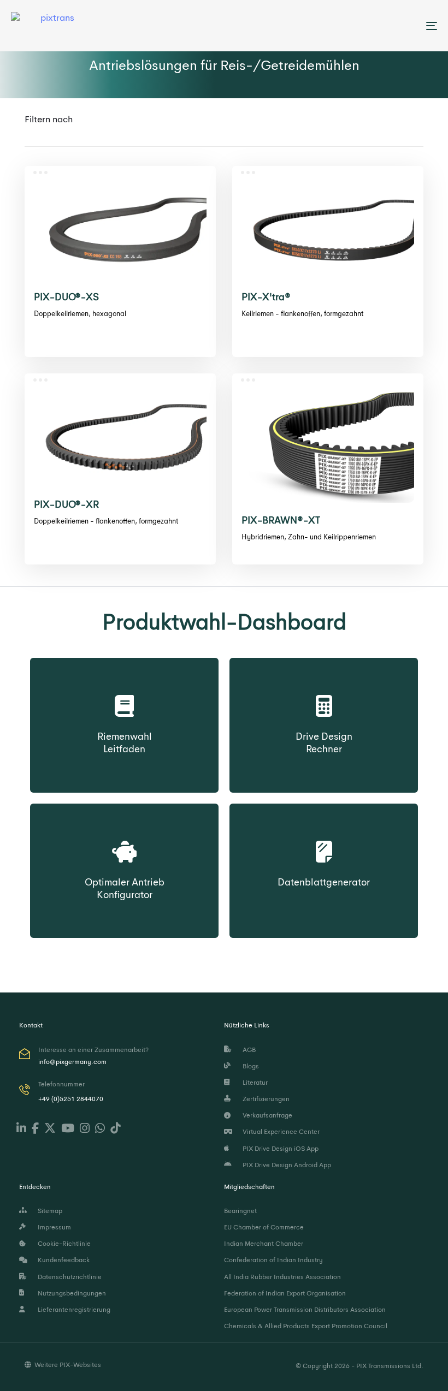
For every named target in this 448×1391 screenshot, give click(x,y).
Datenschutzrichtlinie (68, 1277)
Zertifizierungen (264, 1099)
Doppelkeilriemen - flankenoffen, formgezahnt (106, 521)
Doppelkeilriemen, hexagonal (80, 313)
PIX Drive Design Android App (285, 1165)
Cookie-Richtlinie (62, 1243)
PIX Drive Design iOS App (279, 1148)
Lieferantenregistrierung (72, 1309)
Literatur (253, 1082)
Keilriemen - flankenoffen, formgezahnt (302, 313)
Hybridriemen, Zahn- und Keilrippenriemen (308, 537)
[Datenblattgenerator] (324, 841)
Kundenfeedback (62, 1260)
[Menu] (366, 25)
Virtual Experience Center (279, 1131)
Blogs (249, 1066)
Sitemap (48, 1210)
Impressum (52, 1227)
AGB (247, 1049)
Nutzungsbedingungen (70, 1293)
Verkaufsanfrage (265, 1115)
